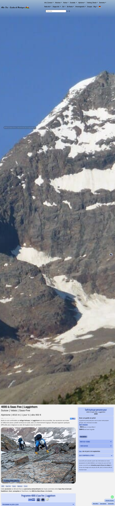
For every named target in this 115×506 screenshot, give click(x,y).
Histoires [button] (57, 3)
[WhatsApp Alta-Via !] (112, 497)
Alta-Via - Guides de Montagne (13, 7)
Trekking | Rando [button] (91, 3)
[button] (49, 3)
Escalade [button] (73, 3)
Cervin (25, 486)
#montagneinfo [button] (79, 7)
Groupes (89, 7)
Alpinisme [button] (81, 3)
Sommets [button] (102, 3)
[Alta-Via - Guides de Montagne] (27, 7)
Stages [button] (56, 7)
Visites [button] (65, 3)
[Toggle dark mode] (111, 254)
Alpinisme (19, 486)
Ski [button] (63, 7)
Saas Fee (8, 486)
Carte (30, 499)
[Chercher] (67, 11)
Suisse (14, 486)
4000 (2, 486)
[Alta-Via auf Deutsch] (99, 7)
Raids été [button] (47, 7)
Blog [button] (94, 7)
